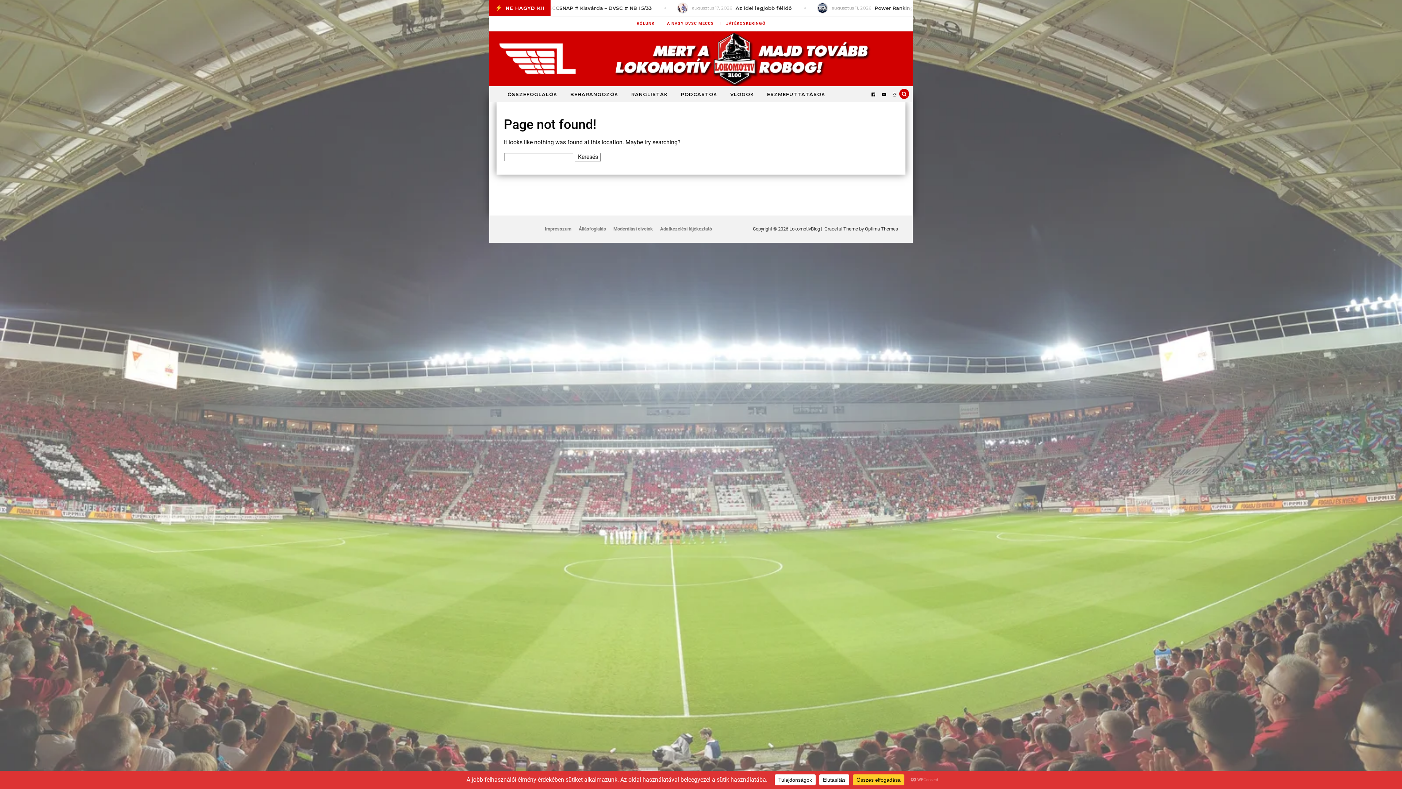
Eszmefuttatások (796, 94)
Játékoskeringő (746, 23)
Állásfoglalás (592, 229)
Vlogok (742, 94)
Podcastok (699, 94)
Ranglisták (649, 94)
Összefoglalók (532, 94)
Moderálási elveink (633, 229)
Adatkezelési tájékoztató (686, 229)
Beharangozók (594, 94)
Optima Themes (881, 229)
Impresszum (558, 229)
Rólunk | (649, 23)
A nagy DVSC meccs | (694, 23)
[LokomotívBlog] (701, 58)
